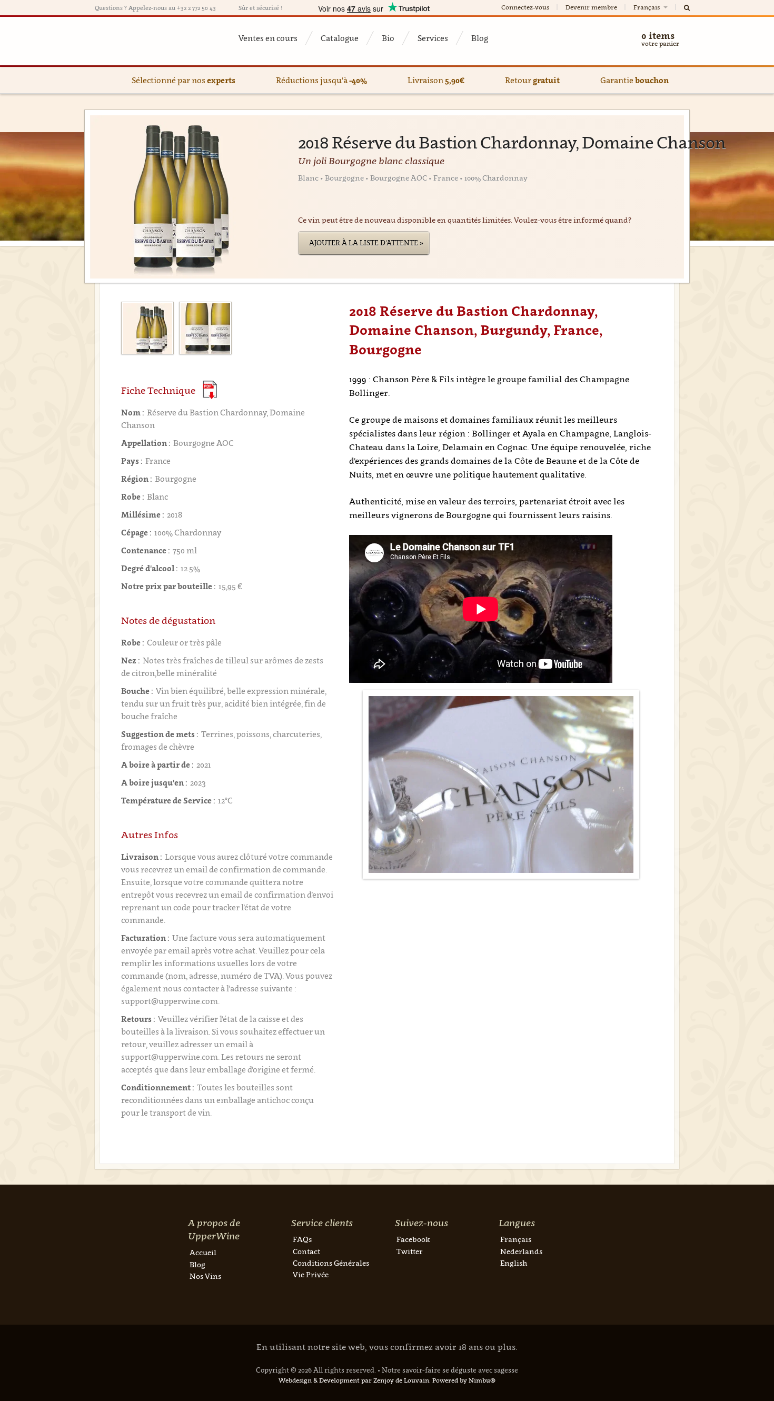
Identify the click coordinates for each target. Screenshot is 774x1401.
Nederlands (521, 1251)
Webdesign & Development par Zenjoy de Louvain (354, 1380)
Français (647, 7)
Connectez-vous (525, 7)
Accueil (203, 1252)
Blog (479, 38)
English (513, 1262)
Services (433, 38)
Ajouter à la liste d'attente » (366, 243)
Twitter (409, 1251)
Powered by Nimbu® (463, 1380)
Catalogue (340, 38)
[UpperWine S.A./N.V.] (146, 41)
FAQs (302, 1239)
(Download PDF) (210, 390)
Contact (306, 1251)
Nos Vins (205, 1275)
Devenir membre (591, 7)
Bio (388, 38)
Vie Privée (311, 1274)
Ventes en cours (268, 38)
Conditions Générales (331, 1262)
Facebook (413, 1239)
